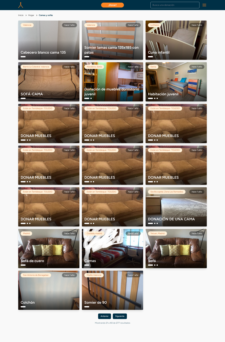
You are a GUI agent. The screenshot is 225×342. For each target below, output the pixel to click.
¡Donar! (113, 5)
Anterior (105, 316)
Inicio (21, 15)
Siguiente (119, 316)
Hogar (31, 15)
